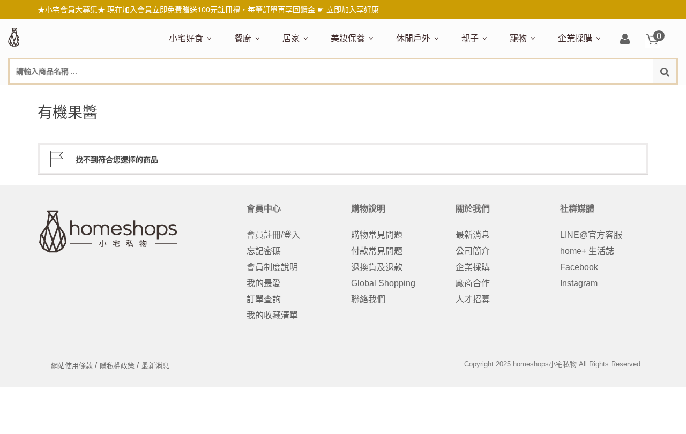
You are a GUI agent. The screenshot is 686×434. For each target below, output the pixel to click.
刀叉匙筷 (466, 95)
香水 (447, 95)
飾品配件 (521, 95)
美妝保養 (348, 38)
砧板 (350, 95)
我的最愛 (264, 283)
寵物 (518, 38)
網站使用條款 (72, 366)
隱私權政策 (117, 366)
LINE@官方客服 (591, 235)
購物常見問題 (376, 235)
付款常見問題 (376, 251)
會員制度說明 (272, 267)
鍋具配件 (252, 407)
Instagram (579, 283)
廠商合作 (473, 283)
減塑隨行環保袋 (427, 95)
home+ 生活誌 (587, 251)
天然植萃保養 (357, 95)
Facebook (579, 267)
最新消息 (473, 235)
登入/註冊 (625, 40)
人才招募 (473, 299)
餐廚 (242, 38)
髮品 (554, 95)
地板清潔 (407, 95)
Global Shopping (383, 283)
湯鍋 (243, 391)
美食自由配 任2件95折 (202, 95)
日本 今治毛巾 (310, 95)
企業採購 (575, 38)
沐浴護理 (586, 95)
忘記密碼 (264, 251)
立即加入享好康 (352, 9)
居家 (291, 38)
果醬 (382, 95)
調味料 (280, 95)
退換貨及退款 (376, 267)
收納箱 (510, 95)
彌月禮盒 (479, 95)
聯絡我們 (368, 299)
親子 (470, 38)
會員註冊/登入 (273, 235)
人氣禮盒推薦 (260, 95)
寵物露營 (527, 95)
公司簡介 (473, 251)
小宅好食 (186, 38)
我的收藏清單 (272, 315)
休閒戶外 (413, 38)
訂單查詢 (264, 299)
